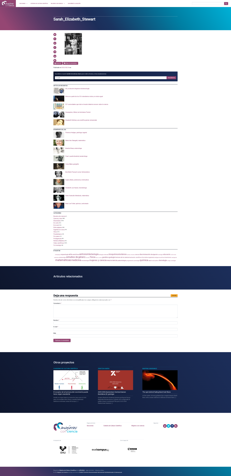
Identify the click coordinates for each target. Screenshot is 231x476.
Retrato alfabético (59, 241)
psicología (136, 260)
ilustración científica (135, 257)
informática (144, 257)
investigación (174, 257)
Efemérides (57, 221)
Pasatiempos (57, 234)
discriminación (145, 254)
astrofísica (75, 254)
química (144, 260)
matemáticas (63, 260)
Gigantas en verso (59, 229)
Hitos (55, 232)
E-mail (55, 326)
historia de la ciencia (122, 257)
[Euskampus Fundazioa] (100, 450)
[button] (54, 34)
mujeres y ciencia (98, 260)
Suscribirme (171, 77)
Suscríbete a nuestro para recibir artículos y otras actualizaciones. (80, 74)
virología (169, 260)
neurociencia (112, 260)
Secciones (90, 426)
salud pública (155, 260)
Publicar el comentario (62, 340)
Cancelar (174, 295)
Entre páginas (57, 227)
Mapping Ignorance (149, 368)
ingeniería (151, 257)
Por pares (56, 236)
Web (54, 333)
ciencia (137, 254)
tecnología (163, 260)
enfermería (173, 254)
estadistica (56, 257)
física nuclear (99, 257)
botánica (122, 254)
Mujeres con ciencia (137, 426)
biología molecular (104, 254)
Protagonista (57, 238)
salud (150, 260)
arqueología (65, 254)
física (92, 257)
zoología (173, 260)
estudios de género (75, 257)
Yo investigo (57, 245)
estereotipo (62, 257)
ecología (160, 254)
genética (105, 257)
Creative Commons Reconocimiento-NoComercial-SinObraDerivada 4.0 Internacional (100, 472)
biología (95, 254)
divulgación (154, 254)
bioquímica (114, 254)
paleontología (122, 260)
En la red (56, 225)
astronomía (85, 254)
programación (130, 260)
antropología (57, 254)
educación (166, 254)
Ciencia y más (57, 218)
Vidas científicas (58, 243)
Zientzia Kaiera (103, 368)
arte (70, 254)
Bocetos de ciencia (59, 216)
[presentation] (115, 91)
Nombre (56, 320)
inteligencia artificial (159, 257)
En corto (55, 223)
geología (112, 257)
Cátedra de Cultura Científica (112, 426)
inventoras (168, 257)
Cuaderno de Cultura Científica (65, 368)
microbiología (85, 260)
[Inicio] (8, 3)
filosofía (87, 257)
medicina (76, 260)
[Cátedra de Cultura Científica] (69, 450)
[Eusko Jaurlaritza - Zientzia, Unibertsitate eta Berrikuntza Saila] (132, 450)
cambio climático (131, 254)
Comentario (57, 303)
